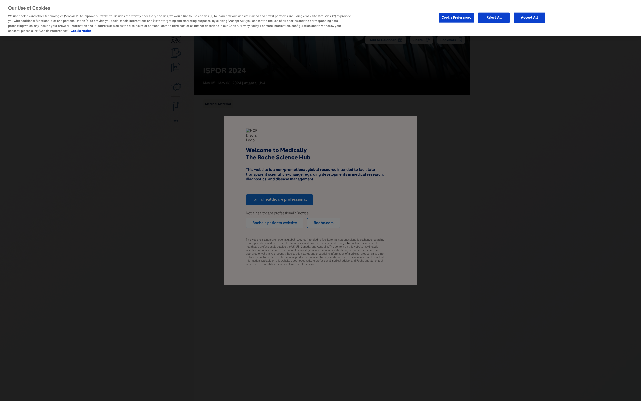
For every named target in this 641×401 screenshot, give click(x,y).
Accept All (529, 17)
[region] (320, 18)
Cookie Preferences (456, 17)
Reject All (494, 17)
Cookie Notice (81, 31)
